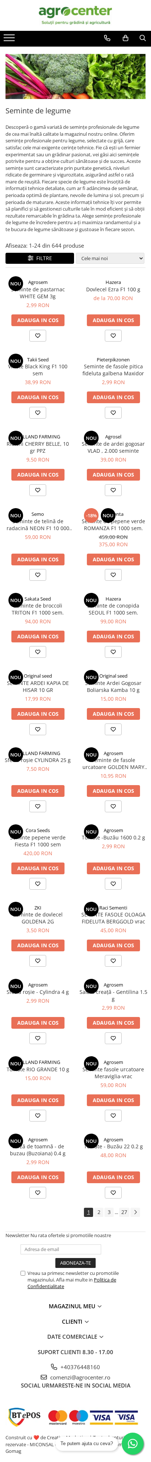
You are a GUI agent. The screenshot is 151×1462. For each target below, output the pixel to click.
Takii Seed (38, 359)
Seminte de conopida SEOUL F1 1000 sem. (113, 609)
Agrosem (38, 282)
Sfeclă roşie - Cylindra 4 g (38, 991)
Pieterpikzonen (113, 359)
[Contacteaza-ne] (107, 38)
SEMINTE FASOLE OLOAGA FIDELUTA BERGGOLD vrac (113, 918)
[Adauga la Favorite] (37, 336)
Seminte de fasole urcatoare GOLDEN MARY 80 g (113, 763)
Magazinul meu (73, 1306)
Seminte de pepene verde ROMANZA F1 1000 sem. (113, 525)
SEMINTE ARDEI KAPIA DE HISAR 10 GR (38, 686)
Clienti (73, 1321)
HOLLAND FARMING (37, 436)
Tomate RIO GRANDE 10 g (38, 1069)
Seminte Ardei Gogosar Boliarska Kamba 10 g (113, 686)
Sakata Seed (38, 598)
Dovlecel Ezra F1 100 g (113, 289)
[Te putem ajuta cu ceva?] (133, 1444)
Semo (38, 514)
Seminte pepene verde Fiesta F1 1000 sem (38, 841)
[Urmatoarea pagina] (135, 1212)
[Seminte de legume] (75, 76)
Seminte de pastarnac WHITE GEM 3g (38, 293)
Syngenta (113, 514)
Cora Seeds (38, 830)
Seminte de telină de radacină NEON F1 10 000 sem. (38, 525)
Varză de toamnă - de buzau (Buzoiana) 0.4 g (38, 1150)
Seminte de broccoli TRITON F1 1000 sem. (38, 609)
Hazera (113, 282)
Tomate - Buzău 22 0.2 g (113, 1146)
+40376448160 (79, 1367)
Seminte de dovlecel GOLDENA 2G (38, 918)
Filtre (42, 258)
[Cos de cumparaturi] (125, 38)
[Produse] (10, 39)
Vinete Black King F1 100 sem (37, 370)
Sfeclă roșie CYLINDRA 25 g (38, 759)
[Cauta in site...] (143, 38)
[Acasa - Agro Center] (75, 15)
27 (124, 1211)
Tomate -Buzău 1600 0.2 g (113, 837)
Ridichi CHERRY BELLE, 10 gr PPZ (38, 447)
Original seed (38, 675)
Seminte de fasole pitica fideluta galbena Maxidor (113, 370)
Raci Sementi (113, 907)
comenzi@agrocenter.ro (79, 1377)
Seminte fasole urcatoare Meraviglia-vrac (113, 1073)
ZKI (37, 907)
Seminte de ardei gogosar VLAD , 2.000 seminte (113, 447)
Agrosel (113, 436)
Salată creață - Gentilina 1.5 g (113, 995)
